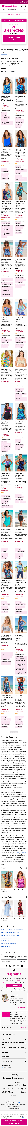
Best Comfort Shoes (5, 935)
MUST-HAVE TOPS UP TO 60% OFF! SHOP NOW (14, 13)
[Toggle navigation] (2, 5)
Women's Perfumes (18, 929)
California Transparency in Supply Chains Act (13, 1104)
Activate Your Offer (14, 38)
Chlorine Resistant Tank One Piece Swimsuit (6, 476)
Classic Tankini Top (6, 96)
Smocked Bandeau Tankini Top (6, 260)
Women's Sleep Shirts (20, 852)
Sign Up (22, 961)
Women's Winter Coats (6, 946)
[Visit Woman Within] (10, 1082)
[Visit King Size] (23, 1092)
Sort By (12, 71)
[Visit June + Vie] (4, 1088)
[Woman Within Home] (10, 5)
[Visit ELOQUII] (10, 1088)
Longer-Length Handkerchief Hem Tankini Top (20, 637)
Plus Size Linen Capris (14, 932)
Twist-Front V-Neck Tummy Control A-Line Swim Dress (7, 698)
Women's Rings (4, 932)
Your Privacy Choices (12, 1102)
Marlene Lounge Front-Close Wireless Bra (21, 370)
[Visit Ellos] (24, 1085)
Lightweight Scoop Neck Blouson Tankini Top (20, 98)
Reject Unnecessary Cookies (14, 1120)
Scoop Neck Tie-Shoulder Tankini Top (6, 370)
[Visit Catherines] (23, 1082)
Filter (4, 71)
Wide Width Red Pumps (6, 938)
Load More (14, 732)
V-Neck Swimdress (20, 422)
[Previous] (21, 868)
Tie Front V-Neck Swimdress (19, 530)
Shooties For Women (15, 935)
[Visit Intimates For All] (4, 1092)
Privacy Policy (8, 1101)
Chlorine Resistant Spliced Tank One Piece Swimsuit (20, 476)
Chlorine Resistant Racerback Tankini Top (6, 583)
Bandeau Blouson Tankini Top (5, 319)
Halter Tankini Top (20, 150)
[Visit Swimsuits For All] (17, 1088)
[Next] (25, 868)
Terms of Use (17, 1101)
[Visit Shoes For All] (10, 1092)
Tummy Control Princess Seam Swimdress (19, 698)
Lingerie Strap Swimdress (5, 423)
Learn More (4, 54)
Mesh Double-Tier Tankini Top (19, 319)
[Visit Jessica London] (4, 1085)
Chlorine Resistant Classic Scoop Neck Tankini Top (6, 204)
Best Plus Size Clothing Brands (13, 1106)
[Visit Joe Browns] (17, 1085)
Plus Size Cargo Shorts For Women (9, 940)
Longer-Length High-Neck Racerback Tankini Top (20, 204)
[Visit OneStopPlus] (4, 1082)
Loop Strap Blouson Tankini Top (6, 151)
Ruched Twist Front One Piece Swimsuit (6, 530)
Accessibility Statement (14, 1108)
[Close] (26, 1113)
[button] (22, 6)
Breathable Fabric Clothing (7, 929)
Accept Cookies (14, 1123)
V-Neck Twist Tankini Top (20, 260)
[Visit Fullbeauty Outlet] (14, 1095)
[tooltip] (5, 2)
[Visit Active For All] (23, 1088)
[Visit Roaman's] (17, 1082)
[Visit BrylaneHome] (17, 1092)
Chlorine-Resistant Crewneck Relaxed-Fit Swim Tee (21, 583)
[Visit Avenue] (10, 1085)
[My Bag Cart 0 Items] (25, 6)
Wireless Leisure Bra (6, 635)
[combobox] (14, 9)
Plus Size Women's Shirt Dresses (8, 943)
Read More (3, 68)
